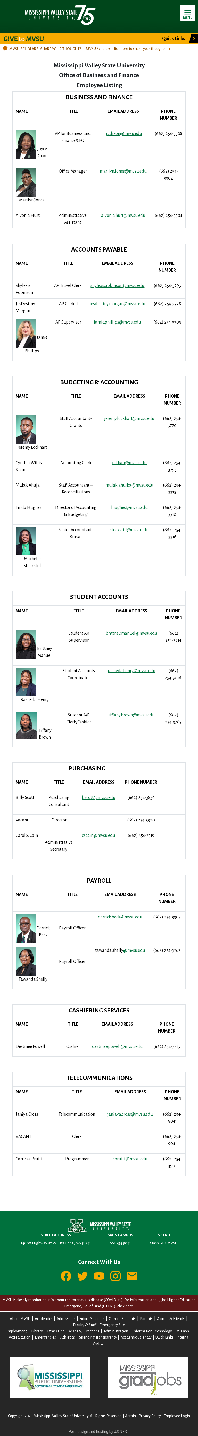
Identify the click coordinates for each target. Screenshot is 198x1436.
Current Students (122, 1319)
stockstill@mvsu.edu (129, 530)
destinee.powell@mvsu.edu (117, 1046)
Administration (116, 1331)
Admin (130, 1416)
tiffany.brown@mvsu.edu (132, 715)
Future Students (92, 1319)
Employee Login (177, 1416)
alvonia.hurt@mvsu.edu (123, 215)
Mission (182, 1331)
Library (37, 1331)
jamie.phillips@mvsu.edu (117, 322)
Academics (43, 1319)
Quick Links (173, 38)
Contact (132, 1276)
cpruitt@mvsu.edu (130, 1159)
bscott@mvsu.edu (99, 797)
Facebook (66, 1276)
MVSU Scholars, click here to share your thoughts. (126, 49)
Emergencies (45, 1337)
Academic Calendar (136, 1337)
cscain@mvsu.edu (98, 835)
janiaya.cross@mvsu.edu (130, 1114)
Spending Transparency (98, 1337)
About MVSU (20, 1319)
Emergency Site (112, 1325)
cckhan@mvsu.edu (129, 463)
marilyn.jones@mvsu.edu (123, 171)
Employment (16, 1331)
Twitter (82, 1276)
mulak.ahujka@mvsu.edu (129, 485)
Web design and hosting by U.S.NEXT (99, 1432)
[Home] (60, 15)
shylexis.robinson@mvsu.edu (117, 285)
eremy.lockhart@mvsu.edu (129, 418)
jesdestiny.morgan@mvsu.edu (117, 304)
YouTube (99, 1276)
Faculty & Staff (85, 1325)
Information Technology (152, 1331)
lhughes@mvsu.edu (129, 507)
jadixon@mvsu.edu (124, 133)
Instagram (115, 1276)
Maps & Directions (84, 1331)
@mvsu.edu (134, 950)
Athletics (67, 1337)
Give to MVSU (28, 38)
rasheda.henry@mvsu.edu (131, 671)
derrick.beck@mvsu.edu (120, 917)
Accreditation (19, 1337)
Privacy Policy (150, 1416)
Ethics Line (56, 1331)
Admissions (66, 1319)
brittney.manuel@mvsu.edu (131, 633)
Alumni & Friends (171, 1319)
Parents (146, 1319)
